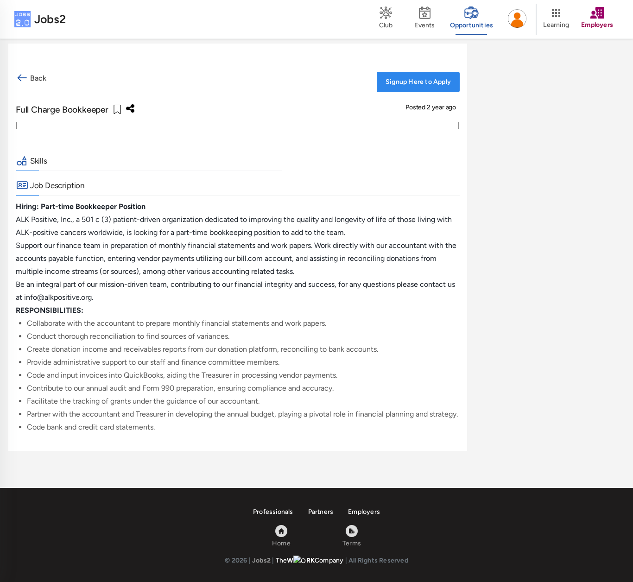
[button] (517, 19)
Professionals (273, 512)
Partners (321, 512)
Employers (364, 512)
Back (37, 78)
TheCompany (310, 560)
